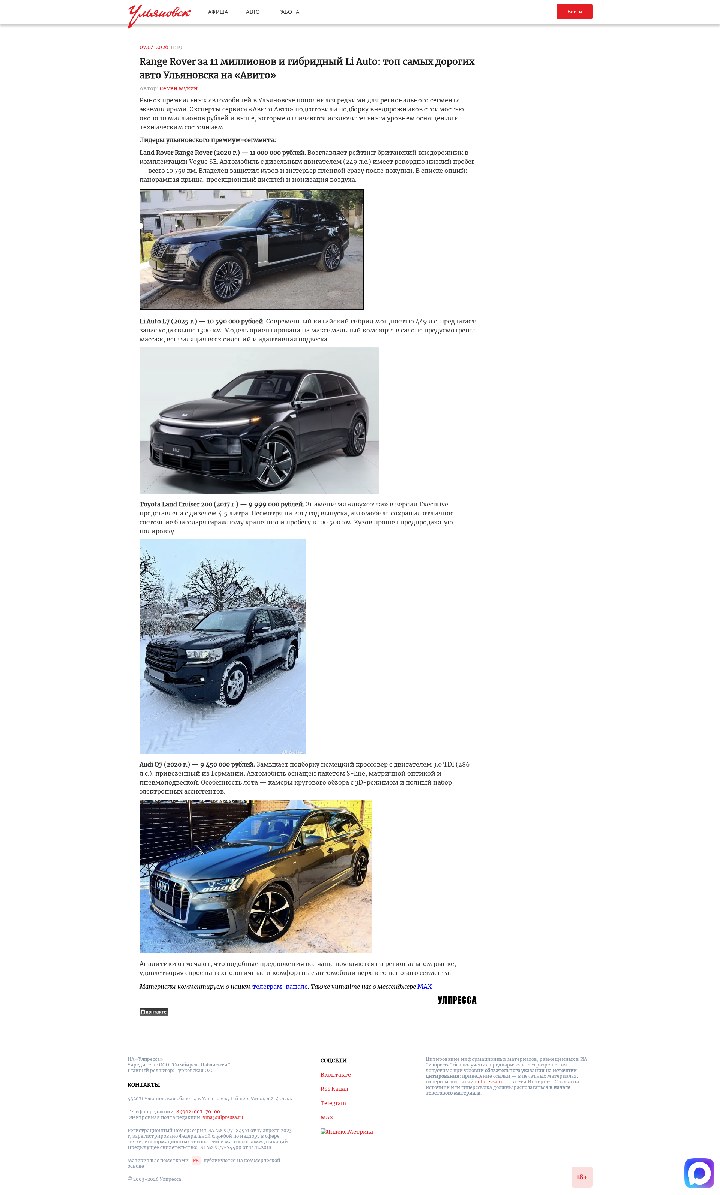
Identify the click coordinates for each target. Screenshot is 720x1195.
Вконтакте (336, 1074)
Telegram (333, 1103)
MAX (424, 986)
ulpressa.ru (491, 1081)
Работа (289, 12)
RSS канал (334, 1089)
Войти (574, 12)
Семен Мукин (179, 88)
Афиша (218, 12)
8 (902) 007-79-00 (198, 1111)
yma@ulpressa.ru (223, 1117)
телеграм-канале (280, 986)
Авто (253, 12)
